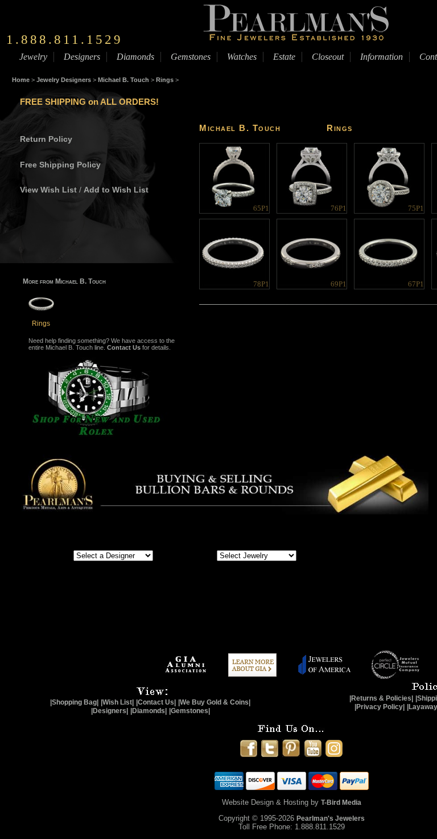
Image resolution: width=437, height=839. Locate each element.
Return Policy (46, 139)
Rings (165, 79)
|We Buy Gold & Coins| (214, 702)
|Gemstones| (189, 711)
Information (381, 57)
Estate (284, 57)
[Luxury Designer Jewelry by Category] (195, 555)
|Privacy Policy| (379, 707)
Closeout (328, 57)
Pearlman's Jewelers (330, 818)
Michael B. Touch (123, 79)
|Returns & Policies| (381, 698)
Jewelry (33, 57)
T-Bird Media (341, 803)
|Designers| (109, 711)
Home (21, 79)
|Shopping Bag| (74, 702)
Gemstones (191, 57)
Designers (82, 57)
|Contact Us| (156, 702)
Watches (242, 57)
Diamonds (135, 57)
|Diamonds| (148, 711)
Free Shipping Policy (60, 164)
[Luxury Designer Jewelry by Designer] (48, 555)
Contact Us (124, 347)
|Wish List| (117, 702)
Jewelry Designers (63, 79)
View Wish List (48, 189)
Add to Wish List (116, 189)
